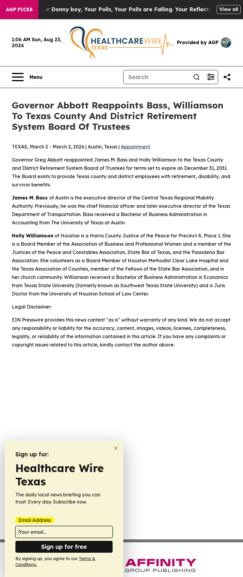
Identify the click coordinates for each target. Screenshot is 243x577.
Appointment (135, 147)
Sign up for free (64, 546)
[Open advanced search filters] (211, 77)
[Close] (116, 448)
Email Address (34, 520)
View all (228, 9)
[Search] (196, 77)
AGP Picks (19, 9)
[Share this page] (227, 77)
